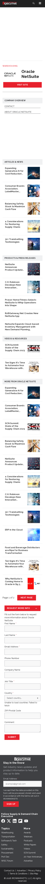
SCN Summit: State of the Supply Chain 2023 (15, 347)
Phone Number (11, 658)
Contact (9, 106)
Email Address (12, 647)
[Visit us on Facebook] (3, 821)
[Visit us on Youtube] (26, 821)
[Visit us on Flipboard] (20, 821)
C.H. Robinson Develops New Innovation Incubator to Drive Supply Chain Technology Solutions (15, 285)
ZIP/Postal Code (12, 711)
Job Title (9, 681)
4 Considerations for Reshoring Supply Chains (14, 224)
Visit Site (22, 85)
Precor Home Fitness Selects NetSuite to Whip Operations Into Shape (20, 302)
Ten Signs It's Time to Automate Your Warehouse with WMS (15, 365)
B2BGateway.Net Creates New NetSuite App (21, 314)
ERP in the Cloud (14, 529)
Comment (9, 722)
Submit (12, 737)
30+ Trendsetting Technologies (14, 240)
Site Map (34, 873)
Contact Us (9, 870)
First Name (10, 624)
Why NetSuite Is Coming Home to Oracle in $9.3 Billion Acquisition (14, 581)
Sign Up (11, 804)
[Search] (33, 3)
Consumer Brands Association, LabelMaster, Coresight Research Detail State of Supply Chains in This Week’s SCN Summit (14, 189)
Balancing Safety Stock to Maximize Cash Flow (15, 206)
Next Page (27, 597)
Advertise (21, 870)
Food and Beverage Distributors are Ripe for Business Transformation (22, 550)
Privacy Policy (24, 799)
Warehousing (10, 66)
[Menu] (40, 3)
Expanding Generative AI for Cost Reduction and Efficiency (14, 171)
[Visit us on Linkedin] (14, 821)
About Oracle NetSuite (17, 112)
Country (8, 693)
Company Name (12, 670)
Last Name (10, 635)
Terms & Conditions (19, 873)
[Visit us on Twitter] (9, 821)
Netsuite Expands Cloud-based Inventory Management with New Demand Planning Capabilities (22, 327)
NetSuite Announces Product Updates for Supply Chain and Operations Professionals (14, 267)
